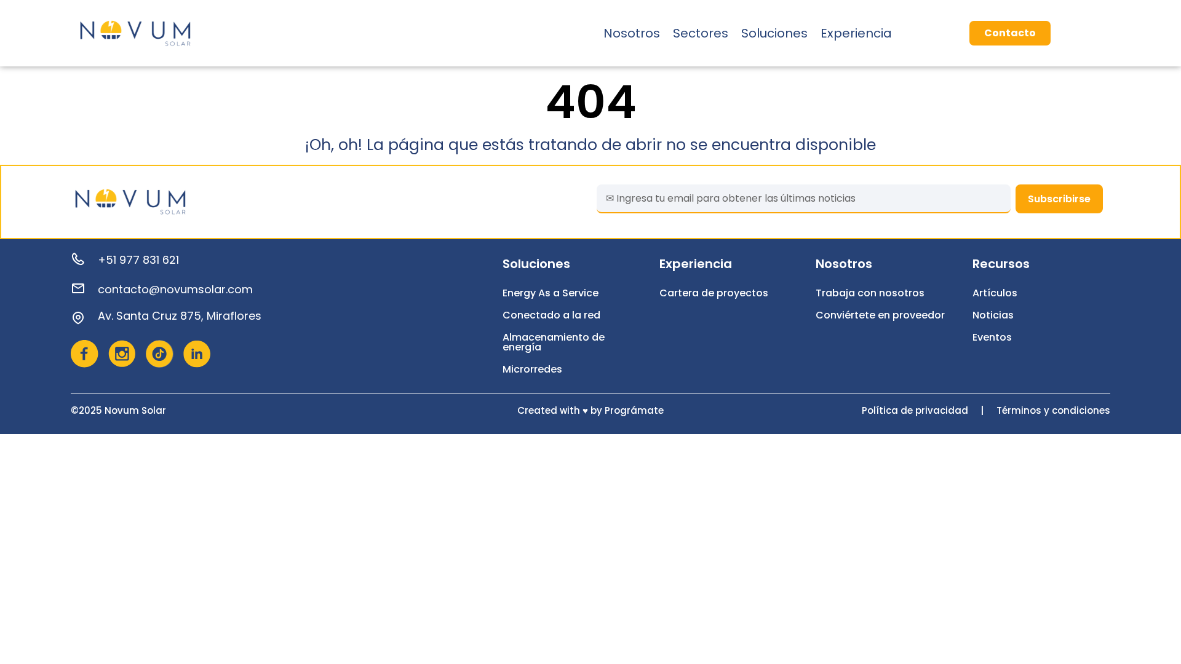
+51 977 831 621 (138, 259)
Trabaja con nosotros (870, 293)
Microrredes (532, 369)
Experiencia (856, 33)
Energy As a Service (550, 293)
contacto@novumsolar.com (175, 289)
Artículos (994, 293)
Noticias (993, 315)
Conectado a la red (551, 315)
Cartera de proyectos (713, 293)
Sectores (700, 33)
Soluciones (774, 33)
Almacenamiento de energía (554, 342)
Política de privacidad (915, 410)
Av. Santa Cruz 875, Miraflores (179, 315)
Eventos (992, 337)
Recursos (1001, 263)
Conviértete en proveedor (880, 315)
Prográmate (634, 410)
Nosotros (631, 33)
